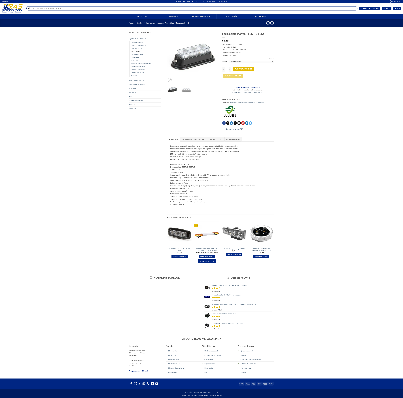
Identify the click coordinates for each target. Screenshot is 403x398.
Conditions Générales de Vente (251, 359)
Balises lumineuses (137, 42)
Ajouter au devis (233, 76)
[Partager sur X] (227, 123)
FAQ (205, 372)
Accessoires (133, 92)
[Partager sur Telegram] (250, 123)
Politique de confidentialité (249, 364)
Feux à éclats (169, 23)
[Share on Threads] (235, 123)
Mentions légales (246, 368)
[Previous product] (272, 23)
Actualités (244, 355)
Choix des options (179, 256)
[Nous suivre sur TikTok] (139, 383)
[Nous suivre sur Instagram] (135, 383)
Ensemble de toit (136, 48)
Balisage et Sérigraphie (137, 84)
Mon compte (172, 351)
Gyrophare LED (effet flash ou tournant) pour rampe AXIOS (261, 249)
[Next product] (268, 23)
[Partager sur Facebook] (224, 123)
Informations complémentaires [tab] (194, 139)
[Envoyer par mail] (239, 123)
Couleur (224, 61)
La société (5, 1)
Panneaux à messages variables (141, 63)
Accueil (131, 23)
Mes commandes (173, 359)
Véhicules (132, 109)
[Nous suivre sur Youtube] (156, 383)
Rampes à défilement (138, 69)
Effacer (271, 58)
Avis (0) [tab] (212, 139)
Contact (243, 372)
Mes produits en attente (176, 368)
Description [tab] (173, 139)
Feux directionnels (182, 23)
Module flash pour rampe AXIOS (234, 249)
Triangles (134, 76)
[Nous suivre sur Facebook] (131, 383)
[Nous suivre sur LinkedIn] (152, 383)
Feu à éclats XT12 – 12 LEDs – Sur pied (179, 249)
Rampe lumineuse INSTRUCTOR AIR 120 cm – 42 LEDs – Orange (206, 249)
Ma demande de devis (211, 351)
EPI (130, 96)
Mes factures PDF (174, 364)
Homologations (209, 368)
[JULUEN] (230, 112)
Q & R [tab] (220, 139)
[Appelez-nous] (148, 383)
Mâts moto (134, 60)
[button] (222, 1)
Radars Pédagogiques (138, 66)
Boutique (140, 23)
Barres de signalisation (138, 45)
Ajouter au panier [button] (206, 256)
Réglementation (209, 364)
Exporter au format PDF (234, 129)
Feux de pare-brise (137, 54)
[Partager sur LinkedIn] (246, 123)
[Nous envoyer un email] (144, 383)
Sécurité (132, 104)
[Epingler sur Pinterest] (243, 123)
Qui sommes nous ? (247, 351)
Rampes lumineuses (137, 72)
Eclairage (132, 88)
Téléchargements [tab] (233, 139)
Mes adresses (172, 355)
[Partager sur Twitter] (231, 123)
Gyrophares (135, 57)
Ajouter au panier (243, 69)
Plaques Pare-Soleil (136, 100)
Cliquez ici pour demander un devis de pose (247, 92)
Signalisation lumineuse (154, 23)
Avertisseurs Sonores (136, 80)
